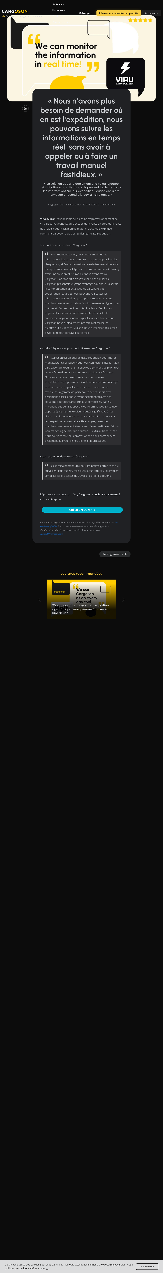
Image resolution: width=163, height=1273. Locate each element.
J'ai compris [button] (147, 1266)
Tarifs (55, 16)
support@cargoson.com (51, 533)
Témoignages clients (115, 554)
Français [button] (87, 13)
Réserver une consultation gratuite (118, 13)
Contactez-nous (61, 21)
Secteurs (57, 4)
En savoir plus (117, 1264)
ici (47, 1268)
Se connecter (151, 13)
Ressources (58, 10)
